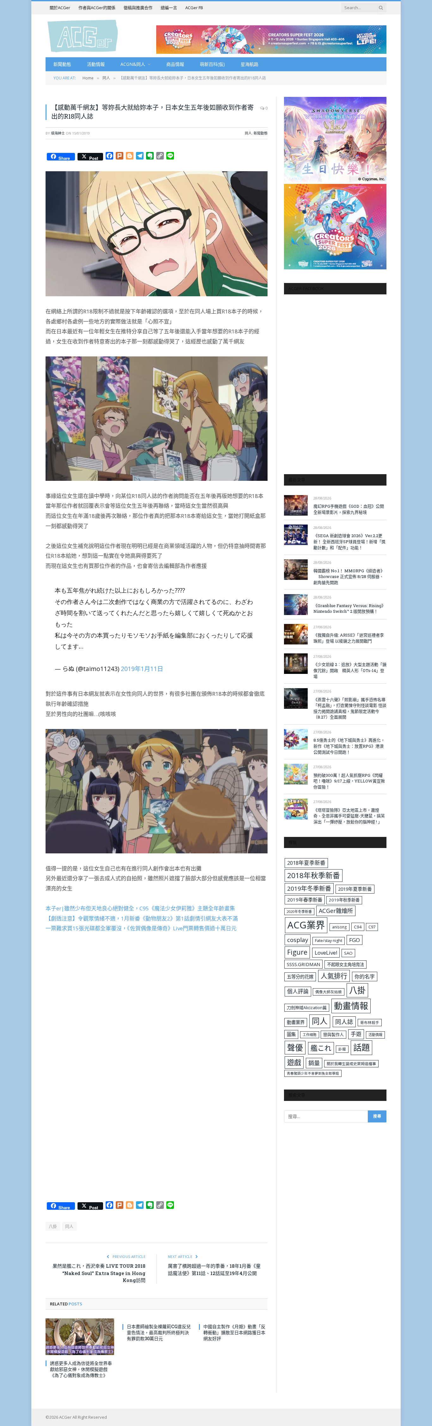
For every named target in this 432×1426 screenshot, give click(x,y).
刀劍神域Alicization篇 (307, 1007)
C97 (371, 927)
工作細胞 (310, 1034)
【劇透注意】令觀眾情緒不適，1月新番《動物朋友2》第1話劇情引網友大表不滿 (142, 918)
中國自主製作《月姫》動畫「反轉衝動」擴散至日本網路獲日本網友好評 (234, 1332)
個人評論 (298, 991)
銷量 (314, 1063)
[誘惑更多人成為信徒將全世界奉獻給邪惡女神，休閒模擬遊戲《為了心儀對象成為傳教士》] (80, 1336)
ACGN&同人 (132, 64)
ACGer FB (194, 7)
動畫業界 (296, 1022)
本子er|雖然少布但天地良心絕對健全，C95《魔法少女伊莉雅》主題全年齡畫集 (140, 908)
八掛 (53, 1226)
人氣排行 (334, 975)
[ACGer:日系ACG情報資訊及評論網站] (83, 35)
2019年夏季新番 (355, 889)
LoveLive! (326, 952)
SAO (348, 953)
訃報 (342, 1049)
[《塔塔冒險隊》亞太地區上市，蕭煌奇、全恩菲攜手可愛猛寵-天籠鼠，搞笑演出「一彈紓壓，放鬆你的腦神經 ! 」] (296, 809)
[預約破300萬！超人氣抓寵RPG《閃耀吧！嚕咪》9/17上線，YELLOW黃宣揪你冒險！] (296, 774)
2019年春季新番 (304, 899)
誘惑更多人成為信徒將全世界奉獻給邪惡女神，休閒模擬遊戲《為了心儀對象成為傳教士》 (81, 1369)
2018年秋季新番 (313, 875)
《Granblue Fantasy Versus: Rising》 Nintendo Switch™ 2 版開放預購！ (349, 608)
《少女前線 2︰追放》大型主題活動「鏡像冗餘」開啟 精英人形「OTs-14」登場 (349, 670)
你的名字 (365, 976)
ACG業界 (306, 925)
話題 (361, 1047)
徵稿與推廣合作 (138, 7)
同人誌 (344, 1022)
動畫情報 (351, 1006)
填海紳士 (58, 133)
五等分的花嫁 (300, 977)
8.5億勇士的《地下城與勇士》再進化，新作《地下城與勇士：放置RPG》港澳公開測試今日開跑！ (349, 746)
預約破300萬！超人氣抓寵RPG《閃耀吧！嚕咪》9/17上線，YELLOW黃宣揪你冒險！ (349, 781)
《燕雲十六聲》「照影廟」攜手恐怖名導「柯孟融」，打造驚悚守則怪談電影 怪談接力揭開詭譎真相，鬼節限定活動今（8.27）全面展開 (349, 708)
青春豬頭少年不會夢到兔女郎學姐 (313, 1073)
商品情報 (175, 64)
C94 (358, 927)
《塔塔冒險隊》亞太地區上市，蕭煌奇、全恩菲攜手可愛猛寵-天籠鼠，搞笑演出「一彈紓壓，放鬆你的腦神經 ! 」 (349, 816)
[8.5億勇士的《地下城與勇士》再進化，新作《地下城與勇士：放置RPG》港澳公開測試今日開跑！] (296, 739)
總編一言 (169, 7)
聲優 (295, 1047)
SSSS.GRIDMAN (303, 964)
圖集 (291, 1034)
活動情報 (96, 64)
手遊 (356, 1034)
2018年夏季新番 (306, 862)
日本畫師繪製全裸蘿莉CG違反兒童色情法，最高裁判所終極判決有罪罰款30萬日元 (159, 1332)
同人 (248, 133)
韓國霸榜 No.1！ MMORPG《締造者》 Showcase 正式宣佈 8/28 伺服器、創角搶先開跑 (349, 576)
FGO (354, 940)
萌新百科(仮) (212, 64)
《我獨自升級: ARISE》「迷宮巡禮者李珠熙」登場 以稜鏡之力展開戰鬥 (348, 638)
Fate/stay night (328, 940)
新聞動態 (62, 64)
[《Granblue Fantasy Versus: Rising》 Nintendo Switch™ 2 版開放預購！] (296, 604)
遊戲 (294, 1062)
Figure (297, 952)
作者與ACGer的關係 (96, 7)
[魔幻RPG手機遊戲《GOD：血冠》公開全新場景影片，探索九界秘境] (296, 505)
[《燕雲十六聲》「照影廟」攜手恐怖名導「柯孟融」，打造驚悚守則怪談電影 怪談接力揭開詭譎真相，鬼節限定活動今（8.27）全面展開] (296, 698)
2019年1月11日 (142, 669)
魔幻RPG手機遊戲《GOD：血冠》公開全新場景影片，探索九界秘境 (348, 509)
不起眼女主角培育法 (345, 964)
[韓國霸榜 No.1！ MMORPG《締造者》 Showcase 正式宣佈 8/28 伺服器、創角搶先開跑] (296, 569)
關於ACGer (60, 7)
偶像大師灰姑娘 (328, 991)
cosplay (297, 940)
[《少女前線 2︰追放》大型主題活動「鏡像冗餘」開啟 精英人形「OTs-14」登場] (296, 663)
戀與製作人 (333, 1034)
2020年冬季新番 (299, 911)
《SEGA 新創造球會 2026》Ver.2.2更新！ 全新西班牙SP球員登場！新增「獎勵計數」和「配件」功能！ (349, 541)
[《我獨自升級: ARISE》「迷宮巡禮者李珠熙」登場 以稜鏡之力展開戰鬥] (296, 634)
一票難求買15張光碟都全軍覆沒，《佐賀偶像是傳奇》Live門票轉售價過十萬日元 (141, 928)
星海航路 (249, 64)
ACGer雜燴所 (336, 910)
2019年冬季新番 (309, 888)
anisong (339, 926)
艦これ (321, 1047)
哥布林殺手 (369, 1022)
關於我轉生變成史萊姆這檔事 (351, 1063)
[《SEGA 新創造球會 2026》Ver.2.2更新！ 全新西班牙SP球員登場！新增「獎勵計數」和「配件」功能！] (296, 535)
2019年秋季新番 (344, 900)
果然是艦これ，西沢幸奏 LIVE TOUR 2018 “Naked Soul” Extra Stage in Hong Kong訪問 (98, 1273)
